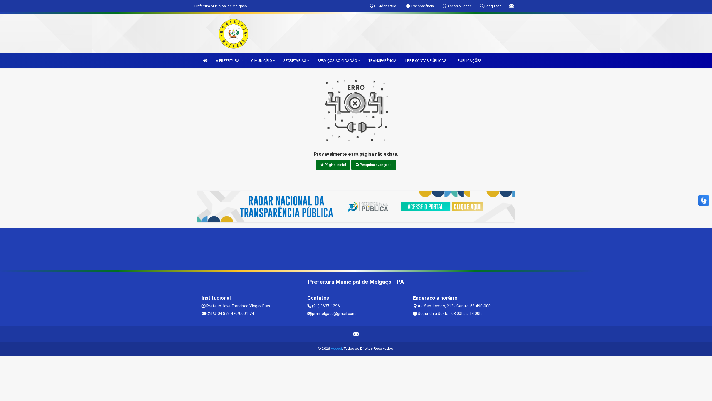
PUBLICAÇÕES (470, 60)
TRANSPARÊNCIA (383, 60)
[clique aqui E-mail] (356, 334)
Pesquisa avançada (375, 165)
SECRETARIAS (295, 60)
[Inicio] (205, 60)
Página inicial (335, 165)
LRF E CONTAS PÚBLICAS (426, 60)
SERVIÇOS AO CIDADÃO (338, 60)
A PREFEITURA (228, 60)
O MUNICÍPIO (262, 60)
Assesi (336, 348)
